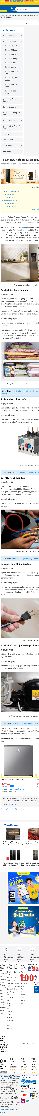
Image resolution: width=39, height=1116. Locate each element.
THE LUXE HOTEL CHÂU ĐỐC (34, 1064)
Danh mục (13, 9)
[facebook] (29, 969)
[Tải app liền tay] (23, 888)
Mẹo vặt (6, 134)
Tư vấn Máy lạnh (11, 54)
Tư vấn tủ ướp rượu (10, 92)
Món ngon (7, 151)
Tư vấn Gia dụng (9, 107)
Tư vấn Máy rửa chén (11, 85)
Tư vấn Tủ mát (10, 63)
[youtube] (33, 969)
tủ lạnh (25, 227)
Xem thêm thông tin (36, 990)
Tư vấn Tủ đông (11, 59)
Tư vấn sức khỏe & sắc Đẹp (12, 127)
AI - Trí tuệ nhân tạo (10, 145)
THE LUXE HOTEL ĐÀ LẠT (24, 1063)
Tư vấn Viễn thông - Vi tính (11, 114)
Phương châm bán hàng (3, 988)
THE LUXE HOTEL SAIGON (13, 1063)
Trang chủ (3, 15)
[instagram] (37, 969)
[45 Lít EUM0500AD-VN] (18, 761)
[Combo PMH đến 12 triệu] (23, 921)
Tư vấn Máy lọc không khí (11, 79)
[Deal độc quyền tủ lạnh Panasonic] (8, 176)
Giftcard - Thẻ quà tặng (17, 986)
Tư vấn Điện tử (9, 35)
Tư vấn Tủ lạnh (11, 50)
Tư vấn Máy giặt (11, 46)
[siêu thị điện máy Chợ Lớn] (3, 11)
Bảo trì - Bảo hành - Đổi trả (10, 983)
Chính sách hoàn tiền (10, 974)
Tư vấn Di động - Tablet (9, 100)
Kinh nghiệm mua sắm (16, 15)
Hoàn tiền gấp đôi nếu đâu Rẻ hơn (14, 789)
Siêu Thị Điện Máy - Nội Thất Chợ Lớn (14, 809)
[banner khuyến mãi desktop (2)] (19, 1)
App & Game (8, 140)
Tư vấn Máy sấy (11, 67)
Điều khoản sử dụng (10, 997)
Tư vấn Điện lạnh (31, 15)
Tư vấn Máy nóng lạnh (11, 72)
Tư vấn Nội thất (9, 120)
